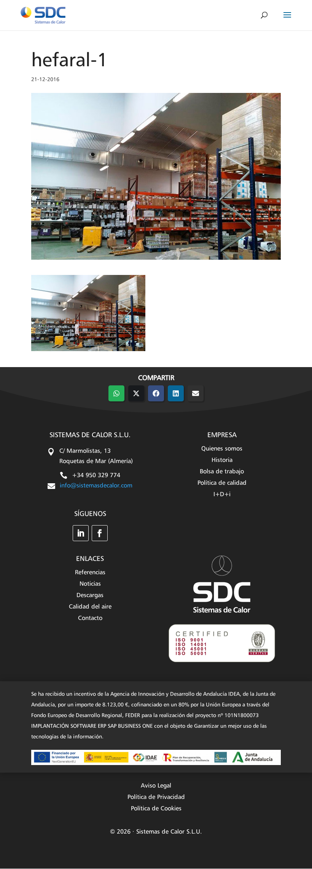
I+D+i (222, 495)
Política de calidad (222, 483)
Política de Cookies (156, 809)
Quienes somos (221, 449)
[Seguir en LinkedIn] (81, 533)
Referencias (90, 573)
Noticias (90, 584)
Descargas (89, 596)
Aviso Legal (156, 786)
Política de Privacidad (156, 797)
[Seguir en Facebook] (100, 533)
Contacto (90, 618)
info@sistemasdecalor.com (96, 486)
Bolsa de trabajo (222, 472)
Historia (222, 460)
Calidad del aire (90, 607)
